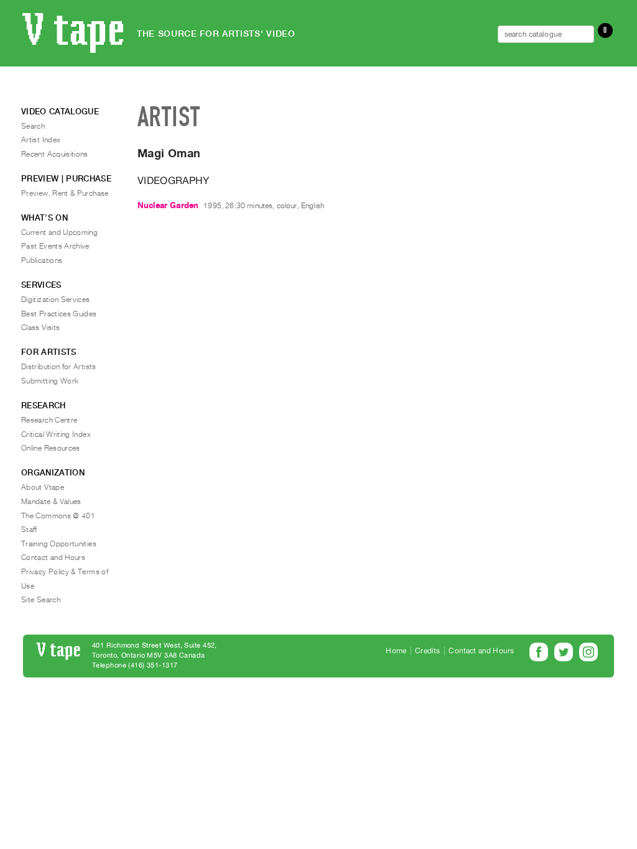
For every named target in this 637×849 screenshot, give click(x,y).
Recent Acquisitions (54, 154)
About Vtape (42, 487)
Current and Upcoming (59, 232)
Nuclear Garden (167, 205)
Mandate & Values (51, 501)
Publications (41, 260)
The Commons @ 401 (58, 516)
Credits (427, 650)
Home (396, 650)
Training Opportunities (58, 543)
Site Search (40, 599)
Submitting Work (49, 381)
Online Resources (50, 448)
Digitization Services (55, 299)
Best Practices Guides (59, 314)
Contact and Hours (53, 557)
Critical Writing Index (56, 434)
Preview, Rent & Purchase (65, 193)
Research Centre (49, 420)
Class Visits (40, 327)
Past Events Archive (55, 246)
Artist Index (40, 139)
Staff (29, 529)
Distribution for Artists (58, 366)
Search (33, 126)
